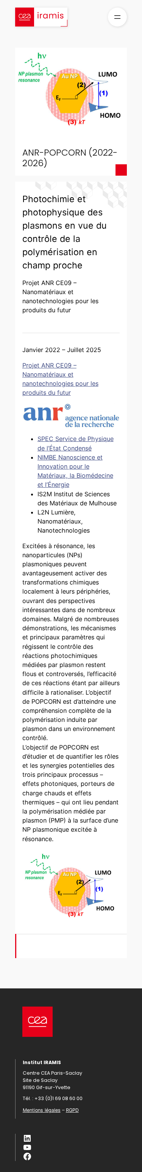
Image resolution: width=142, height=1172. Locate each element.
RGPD (72, 1110)
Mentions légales (42, 1110)
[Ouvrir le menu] (117, 17)
